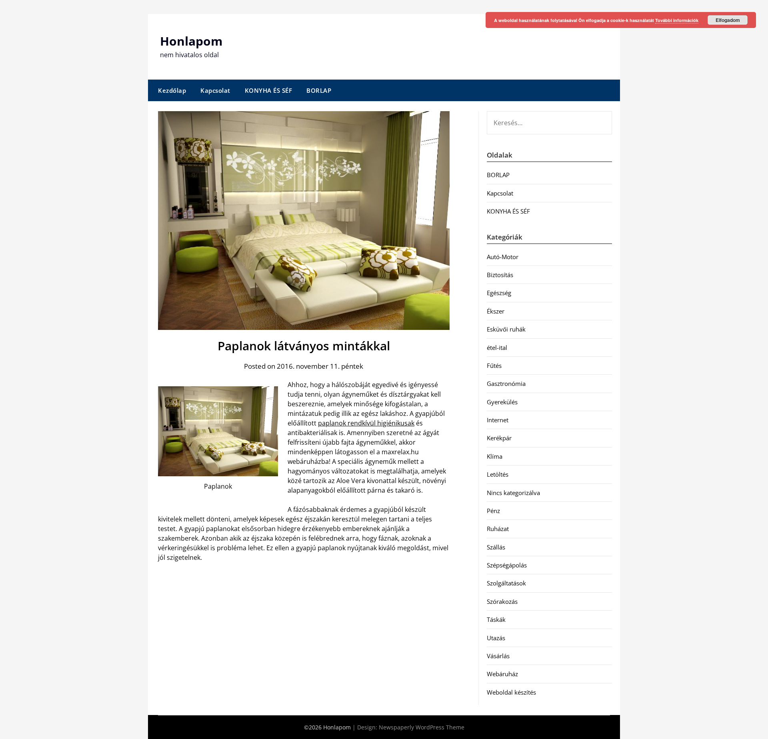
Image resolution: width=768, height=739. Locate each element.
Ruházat (498, 529)
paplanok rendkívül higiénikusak (366, 423)
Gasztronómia (506, 383)
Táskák (496, 619)
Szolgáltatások (506, 583)
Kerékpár (499, 438)
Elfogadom (728, 20)
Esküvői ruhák (506, 329)
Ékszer (495, 311)
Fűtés (494, 366)
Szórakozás (502, 601)
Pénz (493, 511)
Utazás (496, 638)
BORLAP (318, 90)
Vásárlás (498, 656)
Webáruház (502, 674)
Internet (497, 420)
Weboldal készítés (511, 692)
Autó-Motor (502, 257)
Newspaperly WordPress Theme (421, 727)
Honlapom (191, 41)
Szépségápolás (507, 565)
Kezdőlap (172, 90)
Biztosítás (500, 275)
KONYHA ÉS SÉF (268, 90)
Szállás (496, 547)
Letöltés (497, 474)
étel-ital (497, 348)
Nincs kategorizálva (513, 493)
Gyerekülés (502, 402)
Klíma (494, 456)
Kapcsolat (215, 90)
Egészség (499, 293)
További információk (676, 20)
